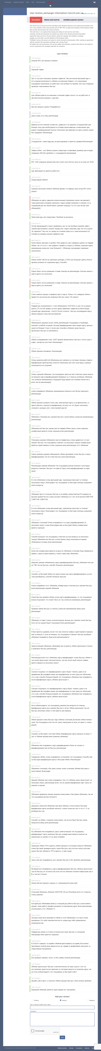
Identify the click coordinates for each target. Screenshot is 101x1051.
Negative (92, 1000)
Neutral (64, 1000)
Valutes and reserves (51, 20)
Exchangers (8, 2)
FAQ (33, 2)
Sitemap (71, 1048)
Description (36, 20)
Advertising (50, 2)
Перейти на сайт (87, 13)
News (27, 2)
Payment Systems (19, 2)
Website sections (62, 1048)
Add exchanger (40, 2)
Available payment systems (73, 20)
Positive (36, 1000)
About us (87, 1048)
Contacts (94, 1048)
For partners (79, 1048)
